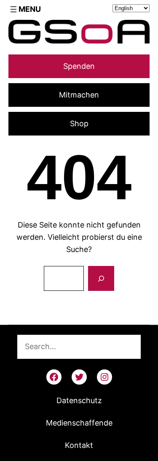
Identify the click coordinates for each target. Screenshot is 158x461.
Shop (79, 123)
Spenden (79, 66)
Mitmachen (79, 94)
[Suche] (101, 278)
